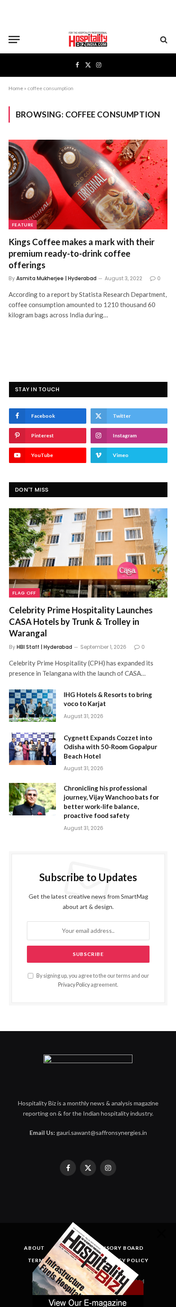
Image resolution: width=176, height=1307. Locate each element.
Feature (22, 224)
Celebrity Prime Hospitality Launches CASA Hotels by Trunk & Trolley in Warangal (81, 621)
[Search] (162, 39)
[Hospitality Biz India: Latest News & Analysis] (88, 39)
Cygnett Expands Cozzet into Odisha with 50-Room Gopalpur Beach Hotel (110, 747)
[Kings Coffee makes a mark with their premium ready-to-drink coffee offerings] (88, 184)
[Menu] (14, 39)
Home (16, 88)
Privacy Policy (74, 985)
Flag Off (24, 592)
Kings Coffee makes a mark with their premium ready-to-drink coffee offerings (82, 253)
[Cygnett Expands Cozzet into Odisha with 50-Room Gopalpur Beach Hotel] (32, 749)
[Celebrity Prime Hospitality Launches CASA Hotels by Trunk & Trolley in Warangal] (88, 553)
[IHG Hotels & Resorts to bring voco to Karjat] (32, 705)
